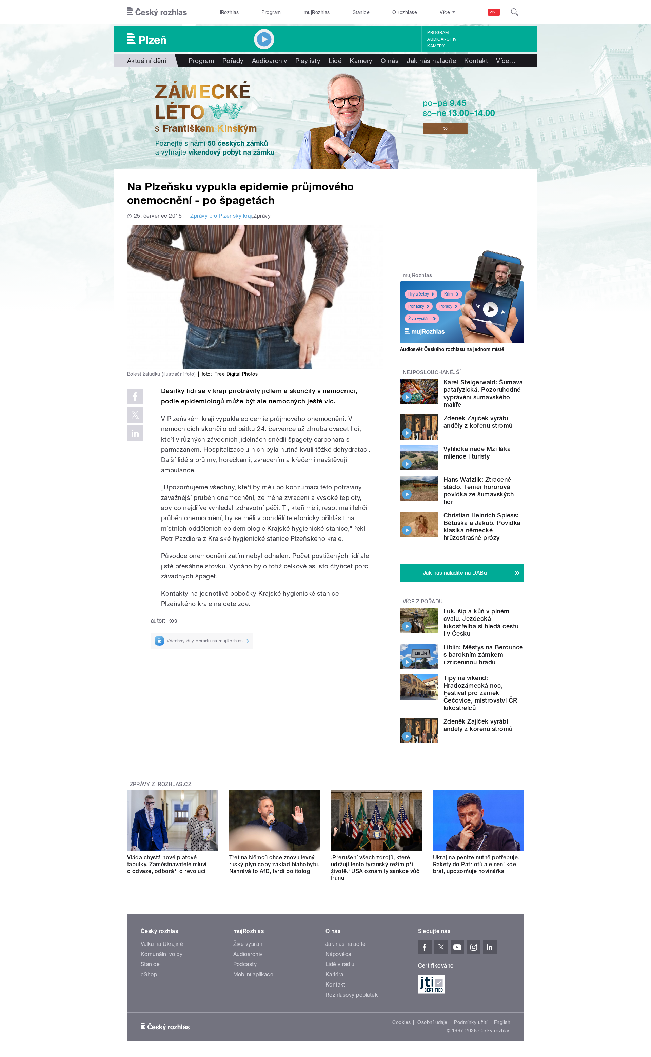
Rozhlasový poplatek (352, 995)
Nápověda (338, 954)
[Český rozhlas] (157, 12)
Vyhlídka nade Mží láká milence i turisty (477, 452)
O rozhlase (404, 12)
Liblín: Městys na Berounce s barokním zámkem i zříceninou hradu (483, 655)
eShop (149, 974)
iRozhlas (229, 12)
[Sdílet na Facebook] (135, 396)
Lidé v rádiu (340, 964)
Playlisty (307, 60)
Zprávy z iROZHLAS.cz (161, 784)
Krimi (449, 294)
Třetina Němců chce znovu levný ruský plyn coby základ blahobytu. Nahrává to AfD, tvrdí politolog (274, 864)
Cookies (401, 1022)
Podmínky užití (470, 1022)
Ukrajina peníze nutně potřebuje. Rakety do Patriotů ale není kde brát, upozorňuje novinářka (476, 864)
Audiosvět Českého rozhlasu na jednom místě (452, 349)
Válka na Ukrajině (162, 944)
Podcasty (245, 964)
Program (271, 12)
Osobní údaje (432, 1022)
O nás (390, 60)
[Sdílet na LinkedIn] (135, 433)
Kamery (436, 46)
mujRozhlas (317, 12)
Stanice (361, 12)
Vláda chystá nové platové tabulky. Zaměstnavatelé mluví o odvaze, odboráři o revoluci (167, 864)
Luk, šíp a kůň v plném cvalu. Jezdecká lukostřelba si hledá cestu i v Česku (480, 622)
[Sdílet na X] (135, 415)
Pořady (233, 60)
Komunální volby (161, 954)
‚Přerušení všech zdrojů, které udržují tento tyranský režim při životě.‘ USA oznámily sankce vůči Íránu (376, 867)
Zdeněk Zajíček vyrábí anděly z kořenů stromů (478, 421)
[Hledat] (515, 12)
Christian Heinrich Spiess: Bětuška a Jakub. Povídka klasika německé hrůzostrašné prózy (482, 526)
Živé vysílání (419, 318)
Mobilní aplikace (253, 974)
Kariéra (334, 974)
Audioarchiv (441, 39)
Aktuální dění (146, 60)
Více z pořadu (423, 601)
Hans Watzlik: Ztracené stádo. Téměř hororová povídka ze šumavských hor (478, 490)
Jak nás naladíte (431, 60)
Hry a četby (418, 294)
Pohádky (416, 306)
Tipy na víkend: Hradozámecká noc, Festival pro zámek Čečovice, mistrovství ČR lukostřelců (480, 692)
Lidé (335, 60)
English (502, 1022)
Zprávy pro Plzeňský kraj (221, 215)
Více (505, 60)
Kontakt (476, 60)
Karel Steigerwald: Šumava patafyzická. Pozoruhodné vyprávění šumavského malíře (483, 393)
